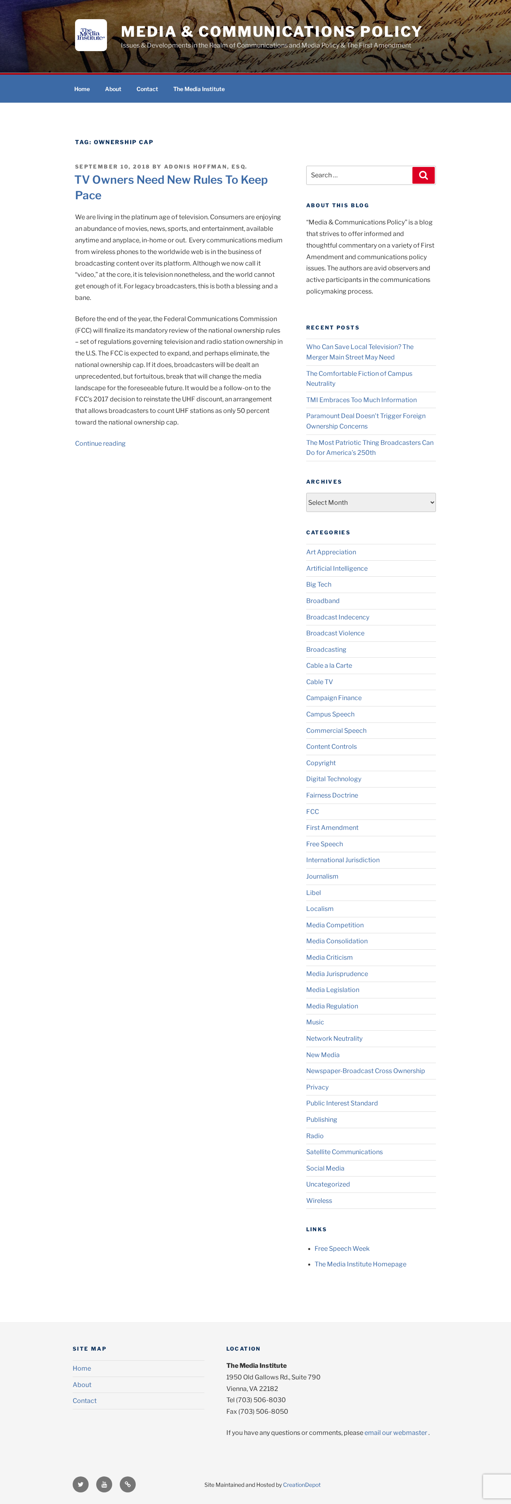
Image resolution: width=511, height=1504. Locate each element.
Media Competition (335, 925)
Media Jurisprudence (337, 974)
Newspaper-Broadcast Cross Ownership (365, 1071)
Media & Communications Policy (272, 31)
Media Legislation (332, 990)
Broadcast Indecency (337, 617)
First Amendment (332, 827)
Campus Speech (330, 714)
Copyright (321, 763)
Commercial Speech (336, 730)
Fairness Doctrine (332, 795)
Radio (315, 1136)
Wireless (319, 1200)
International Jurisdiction (343, 860)
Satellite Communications (344, 1152)
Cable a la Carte (329, 665)
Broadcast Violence (335, 633)
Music (315, 1022)
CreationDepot (302, 1484)
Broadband (323, 601)
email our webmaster (395, 1433)
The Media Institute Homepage (360, 1264)
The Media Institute (199, 88)
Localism (320, 909)
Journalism (322, 876)
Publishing (321, 1119)
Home (82, 88)
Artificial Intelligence (337, 568)
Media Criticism (329, 957)
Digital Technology (333, 779)
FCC (312, 811)
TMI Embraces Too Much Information (361, 400)
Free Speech (324, 844)
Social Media (325, 1168)
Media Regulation (332, 1006)
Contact (147, 88)
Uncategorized (328, 1184)
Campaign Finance (334, 698)
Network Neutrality (334, 1038)
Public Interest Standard (342, 1103)
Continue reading (100, 443)
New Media (323, 1055)
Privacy (317, 1087)
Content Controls (331, 746)
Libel (313, 893)
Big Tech (318, 584)
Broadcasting (326, 649)
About (113, 88)
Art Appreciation (331, 552)
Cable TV (319, 682)
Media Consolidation (337, 941)
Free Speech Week (342, 1248)
